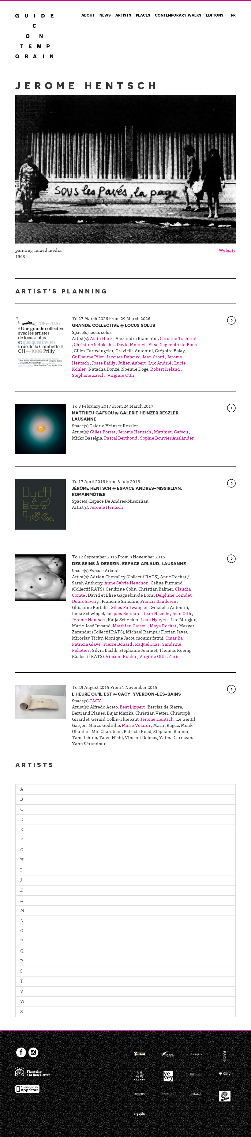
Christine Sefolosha (94, 345)
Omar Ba (174, 638)
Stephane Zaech (88, 376)
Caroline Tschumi (178, 339)
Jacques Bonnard (123, 614)
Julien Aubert (132, 363)
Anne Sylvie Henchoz (126, 583)
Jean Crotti (153, 357)
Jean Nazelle (156, 614)
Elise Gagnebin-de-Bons (172, 345)
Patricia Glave (86, 645)
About (88, 15)
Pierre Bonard (117, 645)
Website (227, 251)
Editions (214, 15)
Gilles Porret (102, 432)
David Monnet (131, 345)
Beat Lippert (132, 707)
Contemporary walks (178, 15)
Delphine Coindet (174, 596)
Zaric (174, 657)
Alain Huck (101, 339)
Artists (123, 15)
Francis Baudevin (158, 602)
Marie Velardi (136, 726)
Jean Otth (181, 614)
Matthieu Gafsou (171, 432)
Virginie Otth (120, 376)
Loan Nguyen (154, 620)
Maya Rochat (163, 626)
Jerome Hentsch (134, 432)
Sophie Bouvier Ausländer (167, 438)
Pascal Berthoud (120, 438)
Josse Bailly (103, 363)
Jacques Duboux (123, 357)
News (105, 15)
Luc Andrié (159, 363)
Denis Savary (85, 602)
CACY (95, 701)
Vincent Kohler (121, 657)
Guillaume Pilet (88, 357)
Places (143, 15)
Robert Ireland (165, 370)
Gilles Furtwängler (129, 608)
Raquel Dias (147, 645)
